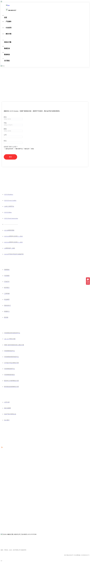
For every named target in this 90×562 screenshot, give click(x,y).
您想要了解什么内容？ (11, 146)
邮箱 (5, 129)
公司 (5, 135)
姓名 (5, 117)
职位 (5, 140)
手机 (5, 123)
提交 (10, 157)
